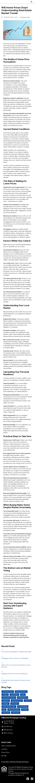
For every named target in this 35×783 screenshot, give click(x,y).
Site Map (3, 755)
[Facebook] (27, 778)
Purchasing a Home (25, 17)
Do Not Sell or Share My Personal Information (15, 761)
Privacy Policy (5, 752)
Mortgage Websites (14, 773)
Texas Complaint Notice (8, 746)
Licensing (4, 749)
